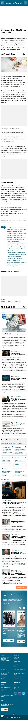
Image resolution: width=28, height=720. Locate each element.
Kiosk (3, 696)
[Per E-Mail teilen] (2, 54)
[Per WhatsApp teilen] (7, 54)
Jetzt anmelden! (4, 709)
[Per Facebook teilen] (9, 54)
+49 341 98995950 (6, 660)
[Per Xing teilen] (12, 54)
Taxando (9, 49)
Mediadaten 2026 (18, 677)
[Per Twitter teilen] (14, 54)
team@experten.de (7, 687)
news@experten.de (4, 690)
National (2, 27)
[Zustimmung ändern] (2, 715)
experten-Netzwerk (4, 686)
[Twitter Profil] (23, 693)
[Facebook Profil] (19, 693)
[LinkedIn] (15, 693)
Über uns (2, 684)
